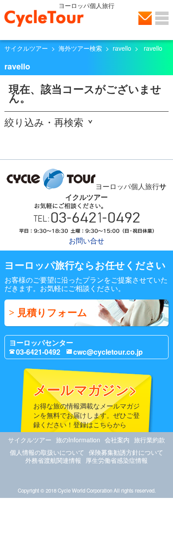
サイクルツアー (26, 48)
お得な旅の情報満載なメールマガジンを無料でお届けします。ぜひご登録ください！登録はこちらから (86, 404)
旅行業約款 (149, 440)
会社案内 (117, 440)
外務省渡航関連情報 (53, 460)
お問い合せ (145, 18)
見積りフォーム (52, 312)
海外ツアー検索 (80, 48)
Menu (162, 18)
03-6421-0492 (38, 352)
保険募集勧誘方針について (126, 452)
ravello (122, 48)
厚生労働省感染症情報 (117, 460)
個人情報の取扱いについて (47, 452)
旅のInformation (78, 440)
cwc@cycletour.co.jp (108, 352)
